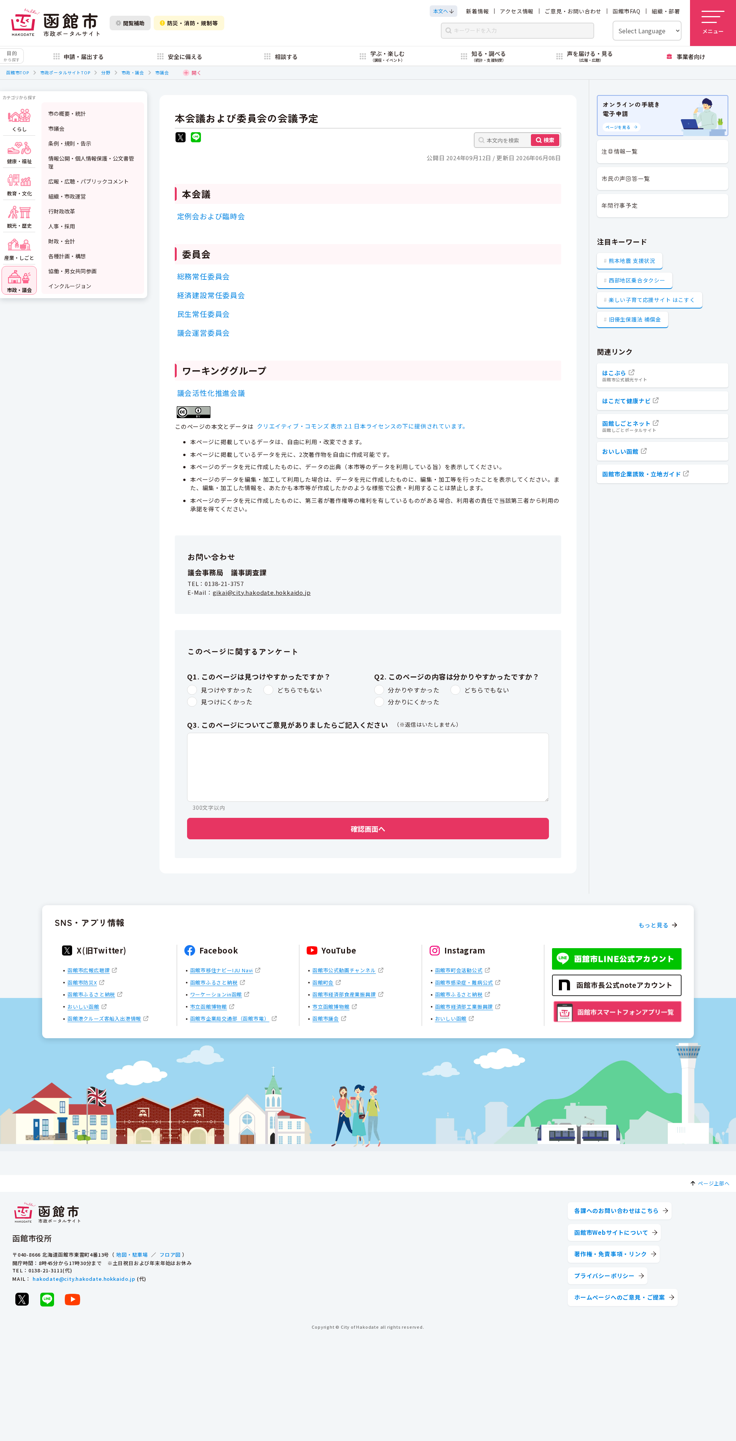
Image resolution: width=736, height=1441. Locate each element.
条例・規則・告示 (69, 143)
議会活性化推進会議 (211, 392)
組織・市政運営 (67, 196)
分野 (105, 72)
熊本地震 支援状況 (632, 260)
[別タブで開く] (180, 138)
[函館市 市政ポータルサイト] (55, 23)
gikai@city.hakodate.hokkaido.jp (262, 592)
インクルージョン (69, 286)
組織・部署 (666, 11)
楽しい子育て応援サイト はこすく (652, 300)
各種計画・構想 (67, 256)
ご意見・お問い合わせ (573, 11)
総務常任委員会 (203, 276)
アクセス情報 (517, 11)
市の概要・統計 (67, 113)
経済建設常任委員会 (211, 295)
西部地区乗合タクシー (637, 280)
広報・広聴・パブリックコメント (88, 181)
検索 (549, 140)
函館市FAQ (627, 11)
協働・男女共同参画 (72, 271)
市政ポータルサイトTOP (65, 72)
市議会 (162, 72)
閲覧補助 (134, 23)
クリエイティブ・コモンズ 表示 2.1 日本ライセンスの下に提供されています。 (362, 426)
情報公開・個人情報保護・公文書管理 (91, 162)
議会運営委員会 (203, 332)
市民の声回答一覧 (625, 178)
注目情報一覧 (619, 151)
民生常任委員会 (203, 314)
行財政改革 (61, 211)
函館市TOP (17, 72)
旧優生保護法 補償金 (635, 319)
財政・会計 (61, 241)
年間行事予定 (619, 205)
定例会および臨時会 (211, 216)
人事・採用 (61, 226)
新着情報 (477, 11)
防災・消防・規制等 (192, 23)
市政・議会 (133, 72)
